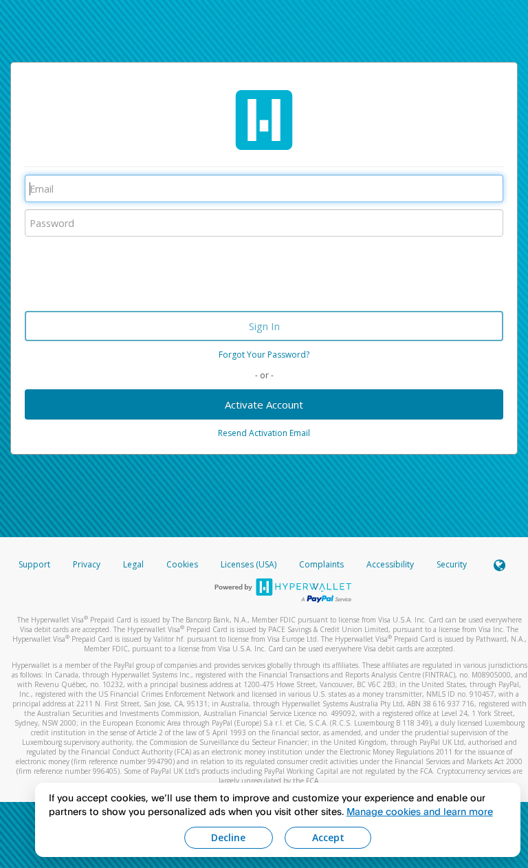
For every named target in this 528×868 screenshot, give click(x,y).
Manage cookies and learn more (419, 811)
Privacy (86, 564)
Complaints (322, 564)
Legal (133, 564)
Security (452, 564)
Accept (328, 837)
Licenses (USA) (249, 564)
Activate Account (264, 404)
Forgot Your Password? (264, 354)
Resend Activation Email (264, 433)
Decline (228, 837)
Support (34, 564)
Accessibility (390, 564)
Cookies (182, 564)
